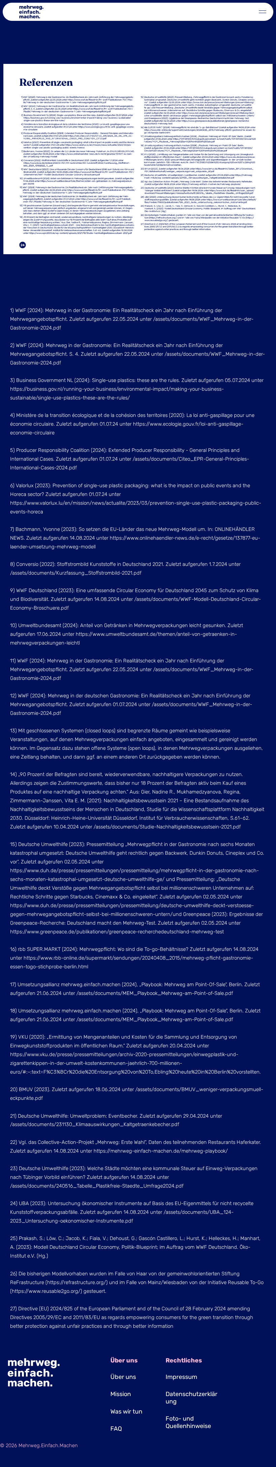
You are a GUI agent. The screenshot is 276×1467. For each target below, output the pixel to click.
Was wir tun (126, 1411)
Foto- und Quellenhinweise (188, 1422)
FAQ (116, 1428)
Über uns (123, 1377)
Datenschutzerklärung (191, 1397)
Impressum (181, 1377)
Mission (120, 1394)
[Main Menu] (262, 12)
